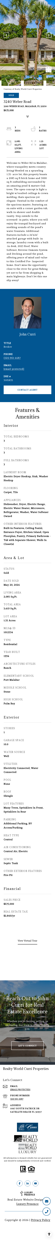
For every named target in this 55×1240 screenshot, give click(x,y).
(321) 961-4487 (12, 357)
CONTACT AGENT (27, 390)
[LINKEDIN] (28, 1183)
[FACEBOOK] (20, 1183)
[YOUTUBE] (35, 1183)
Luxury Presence (27, 1203)
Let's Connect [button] (27, 1045)
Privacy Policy (40, 1220)
